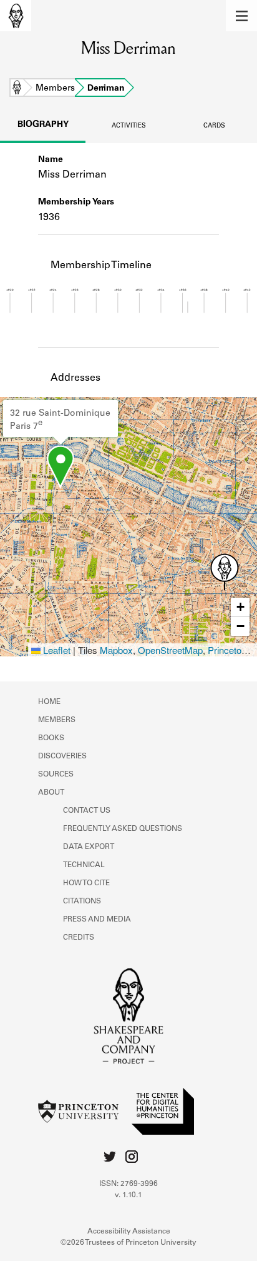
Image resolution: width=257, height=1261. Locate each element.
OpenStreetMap (170, 649)
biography (43, 125)
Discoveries (62, 756)
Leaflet (55, 649)
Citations (82, 901)
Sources (56, 774)
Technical (84, 865)
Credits (78, 938)
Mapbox (116, 649)
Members (55, 88)
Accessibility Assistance (128, 1231)
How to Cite (86, 883)
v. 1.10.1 (128, 1195)
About (51, 792)
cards (214, 126)
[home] (15, 15)
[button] (241, 15)
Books (51, 738)
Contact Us (86, 811)
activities (129, 126)
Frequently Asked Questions (122, 829)
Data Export (88, 847)
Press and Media (97, 919)
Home (17, 88)
